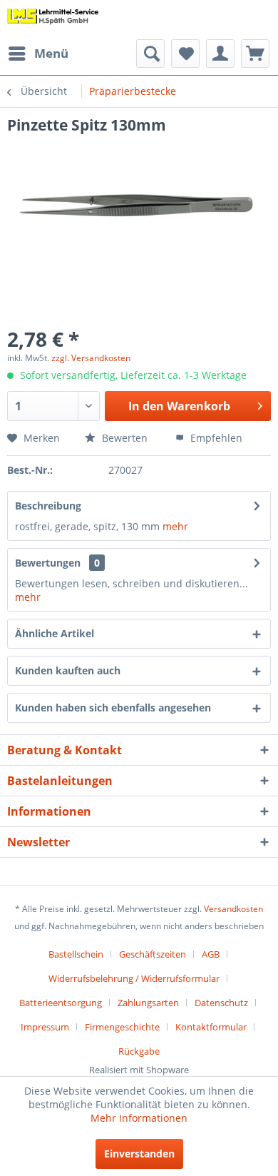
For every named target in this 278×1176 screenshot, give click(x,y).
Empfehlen (214, 438)
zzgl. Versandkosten (90, 358)
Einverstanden (139, 1153)
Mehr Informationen (139, 1118)
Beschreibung (48, 505)
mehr (175, 526)
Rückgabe (139, 1051)
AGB (211, 954)
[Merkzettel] (185, 53)
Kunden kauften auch (67, 670)
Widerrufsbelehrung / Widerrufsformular (134, 978)
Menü (51, 53)
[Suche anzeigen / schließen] (150, 53)
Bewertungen (48, 562)
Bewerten (123, 438)
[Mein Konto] (220, 53)
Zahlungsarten (148, 1002)
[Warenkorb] (255, 53)
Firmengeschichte (122, 1026)
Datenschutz (221, 1002)
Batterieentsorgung (60, 1002)
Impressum (45, 1026)
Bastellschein (75, 954)
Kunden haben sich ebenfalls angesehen (113, 707)
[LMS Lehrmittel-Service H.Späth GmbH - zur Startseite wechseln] (53, 19)
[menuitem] (38, 53)
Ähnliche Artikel (54, 633)
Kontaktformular (211, 1026)
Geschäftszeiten (152, 954)
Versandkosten (233, 909)
